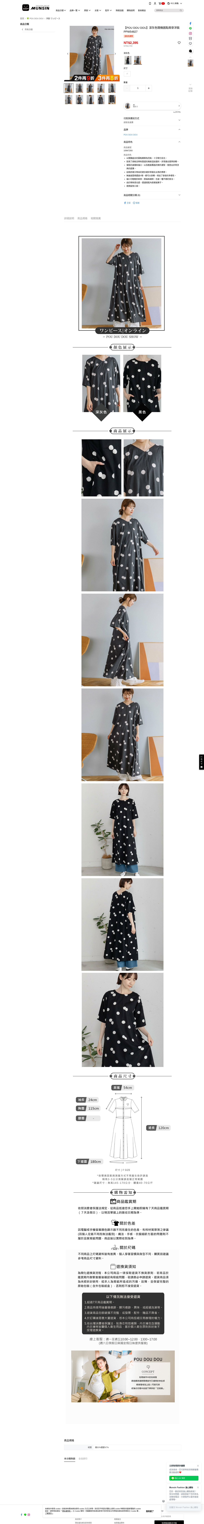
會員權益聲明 (119, 1523)
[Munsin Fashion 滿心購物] (35, 7)
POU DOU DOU (131, 135)
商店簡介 (78, 1519)
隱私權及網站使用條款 (83, 1523)
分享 (129, 203)
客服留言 (117, 1519)
